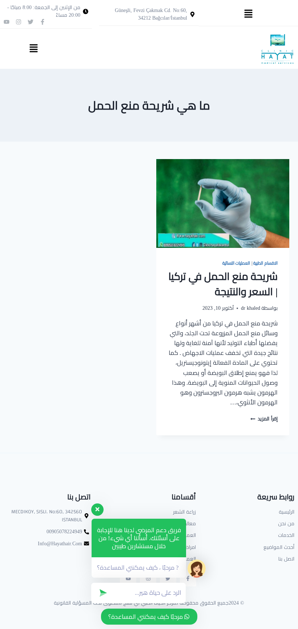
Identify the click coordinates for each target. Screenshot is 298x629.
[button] (248, 14)
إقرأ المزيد (264, 418)
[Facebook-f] (42, 22)
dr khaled (250, 308)
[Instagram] (18, 22)
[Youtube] (6, 22)
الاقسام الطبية (265, 263)
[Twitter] (30, 22)
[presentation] (222, 203)
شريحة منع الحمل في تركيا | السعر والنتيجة (223, 284)
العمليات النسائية (236, 263)
